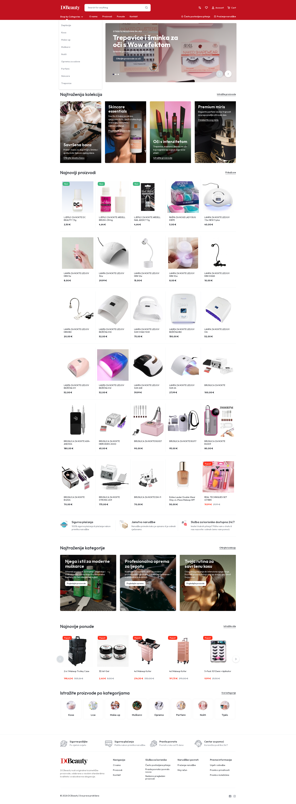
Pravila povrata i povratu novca (157, 770)
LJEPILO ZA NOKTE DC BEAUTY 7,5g (75, 218)
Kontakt (134, 16)
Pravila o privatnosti (220, 770)
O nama (93, 16)
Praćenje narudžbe (226, 16)
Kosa (63, 32)
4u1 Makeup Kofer (142, 671)
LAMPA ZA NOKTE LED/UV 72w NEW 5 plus (217, 218)
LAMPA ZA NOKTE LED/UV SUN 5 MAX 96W (146, 330)
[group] (183, 197)
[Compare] (199, 7)
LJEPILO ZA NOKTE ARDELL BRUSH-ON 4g (112, 218)
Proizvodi (107, 16)
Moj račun (182, 770)
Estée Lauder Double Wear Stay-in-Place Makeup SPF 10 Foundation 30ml (182, 500)
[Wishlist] (206, 7)
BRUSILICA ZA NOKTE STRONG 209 (109, 498)
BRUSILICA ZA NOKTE (214, 385)
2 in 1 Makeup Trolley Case (76, 671)
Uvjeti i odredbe (217, 765)
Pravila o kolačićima (219, 775)
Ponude (121, 16)
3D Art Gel (104, 671)
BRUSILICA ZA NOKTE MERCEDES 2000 (109, 442)
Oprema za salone (70, 61)
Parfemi (65, 68)
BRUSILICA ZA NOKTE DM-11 (147, 497)
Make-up (65, 39)
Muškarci (65, 47)
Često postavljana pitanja (197, 16)
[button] (219, 73)
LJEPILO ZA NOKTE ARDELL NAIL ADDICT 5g (147, 218)
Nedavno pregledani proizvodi (155, 777)
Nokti (63, 54)
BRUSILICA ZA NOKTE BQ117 (182, 441)
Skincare (65, 76)
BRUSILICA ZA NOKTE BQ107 (148, 441)
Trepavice (66, 83)
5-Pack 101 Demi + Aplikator (217, 671)
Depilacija (66, 25)
